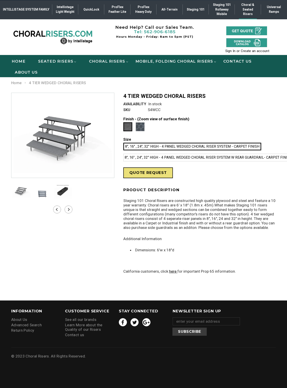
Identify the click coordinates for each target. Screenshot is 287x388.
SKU (126, 110)
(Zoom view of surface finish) (163, 119)
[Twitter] (134, 322)
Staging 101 (195, 9)
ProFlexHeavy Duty (143, 9)
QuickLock (91, 9)
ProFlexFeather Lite (117, 9)
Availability (134, 104)
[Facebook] (123, 322)
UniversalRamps (274, 9)
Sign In (230, 51)
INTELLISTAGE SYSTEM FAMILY (26, 9)
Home (16, 83)
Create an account (255, 51)
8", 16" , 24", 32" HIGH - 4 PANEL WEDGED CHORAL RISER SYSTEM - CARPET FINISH (192, 146)
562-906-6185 (160, 31)
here (173, 271)
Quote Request (148, 172)
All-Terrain (169, 9)
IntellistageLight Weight (65, 9)
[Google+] (146, 322)
